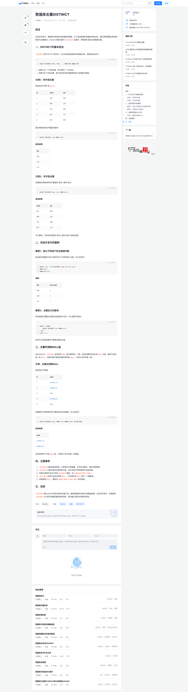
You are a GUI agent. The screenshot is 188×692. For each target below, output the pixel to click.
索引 (115, 599)
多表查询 (107, 637)
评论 (113, 547)
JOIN (115, 665)
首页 (32, 3)
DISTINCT (80, 504)
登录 (166, 3)
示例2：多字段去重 (133, 100)
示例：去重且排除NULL (135, 115)
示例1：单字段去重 (133, 97)
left (101, 675)
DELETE (114, 637)
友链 (38, 3)
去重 (70, 504)
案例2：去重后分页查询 (135, 109)
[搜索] (183, 687)
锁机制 (110, 618)
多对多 (115, 656)
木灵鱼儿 (38, 20)
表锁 (115, 618)
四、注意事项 (130, 118)
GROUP (107, 684)
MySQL (45, 504)
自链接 (110, 665)
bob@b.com (53, 388)
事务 (104, 627)
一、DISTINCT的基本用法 (134, 94)
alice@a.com (54, 382)
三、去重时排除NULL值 (133, 112)
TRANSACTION (112, 627)
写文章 (158, 3)
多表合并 (114, 646)
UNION (107, 646)
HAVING (114, 684)
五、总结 (128, 122)
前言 (126, 91)
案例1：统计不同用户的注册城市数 (139, 106)
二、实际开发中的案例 (133, 103)
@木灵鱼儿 (49, 516)
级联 (115, 608)
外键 (110, 608)
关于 (43, 3)
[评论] (25, 25)
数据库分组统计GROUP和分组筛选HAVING (140, 136)
